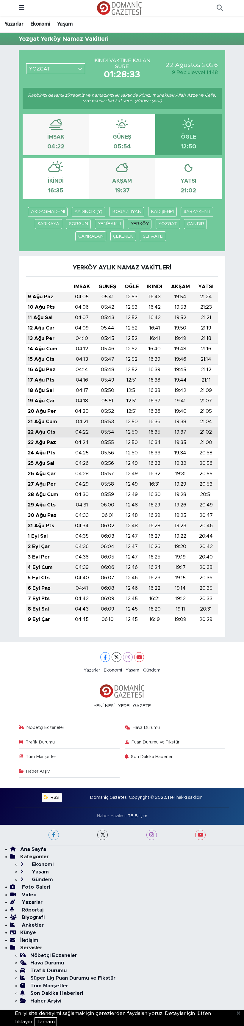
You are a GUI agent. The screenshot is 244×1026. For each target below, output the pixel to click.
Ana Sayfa (33, 849)
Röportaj (31, 909)
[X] (116, 657)
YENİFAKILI (109, 224)
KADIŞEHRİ (162, 211)
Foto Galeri (35, 886)
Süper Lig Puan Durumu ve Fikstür (72, 977)
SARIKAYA (48, 224)
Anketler (32, 925)
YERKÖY (140, 224)
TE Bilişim (137, 816)
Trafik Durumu (40, 742)
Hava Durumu (146, 727)
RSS (54, 797)
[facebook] (54, 835)
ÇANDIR (195, 224)
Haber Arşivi (38, 771)
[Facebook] (105, 657)
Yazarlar (13, 24)
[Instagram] (128, 657)
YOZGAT (167, 224)
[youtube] (200, 835)
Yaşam (65, 24)
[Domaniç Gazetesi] (119, 7)
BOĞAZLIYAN (126, 211)
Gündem (151, 670)
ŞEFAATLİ (153, 236)
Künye (28, 932)
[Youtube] (139, 657)
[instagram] (151, 835)
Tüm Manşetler (41, 756)
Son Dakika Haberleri (152, 756)
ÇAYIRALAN (91, 236)
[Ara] (219, 8)
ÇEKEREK (123, 236)
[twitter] (102, 835)
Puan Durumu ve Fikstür (155, 742)
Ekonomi (40, 24)
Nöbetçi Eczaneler (45, 727)
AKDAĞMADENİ (48, 211)
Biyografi (32, 917)
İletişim (29, 940)
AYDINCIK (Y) (88, 211)
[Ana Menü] (21, 7)
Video (28, 894)
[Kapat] (240, 1013)
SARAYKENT (197, 211)
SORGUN (78, 224)
